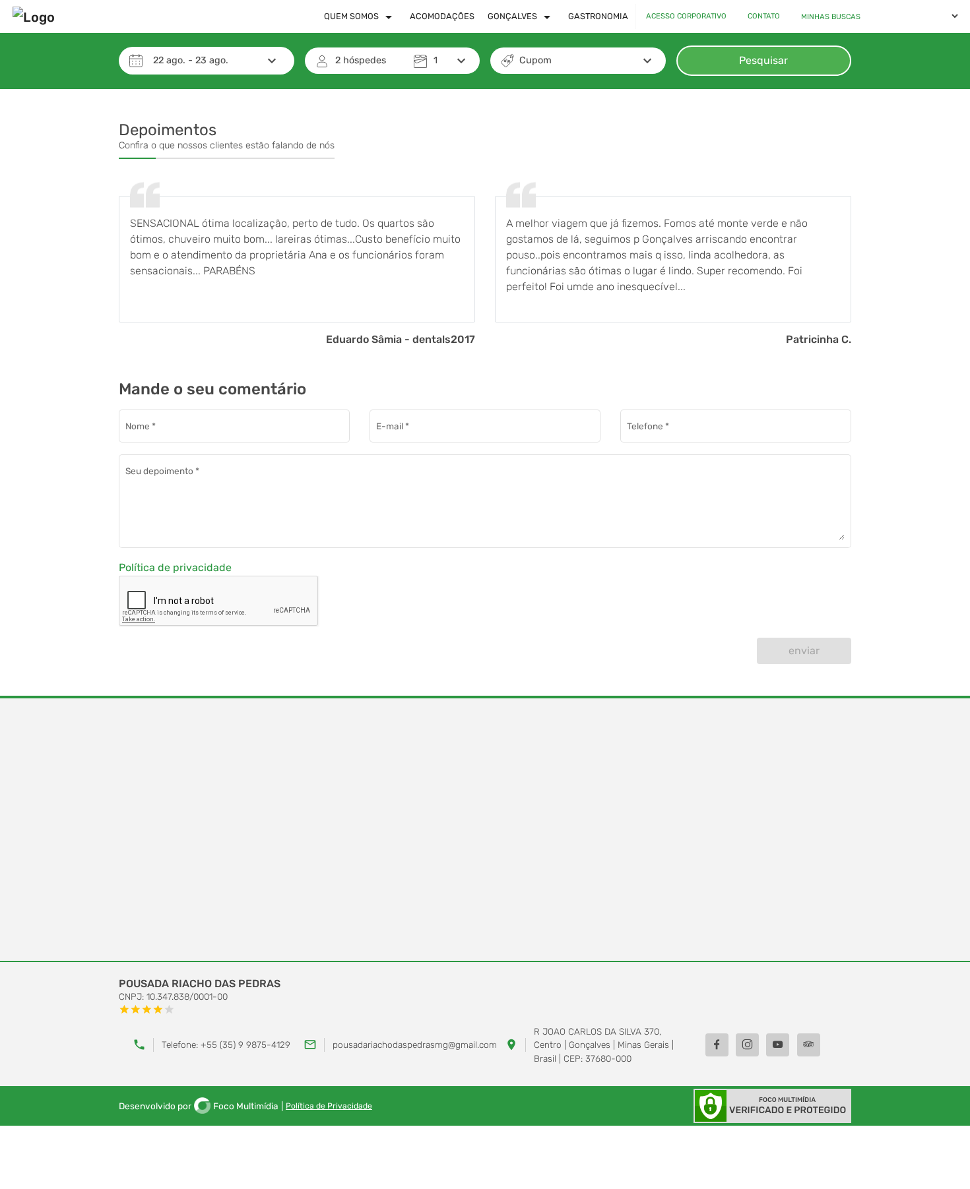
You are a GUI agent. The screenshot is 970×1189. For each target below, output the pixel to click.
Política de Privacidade (329, 1106)
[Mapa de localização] (485, 830)
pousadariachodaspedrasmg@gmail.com (415, 1044)
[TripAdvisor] (808, 1044)
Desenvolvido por (198, 1106)
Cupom (535, 60)
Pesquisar (763, 60)
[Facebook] (716, 1044)
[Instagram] (747, 1044)
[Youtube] (777, 1044)
